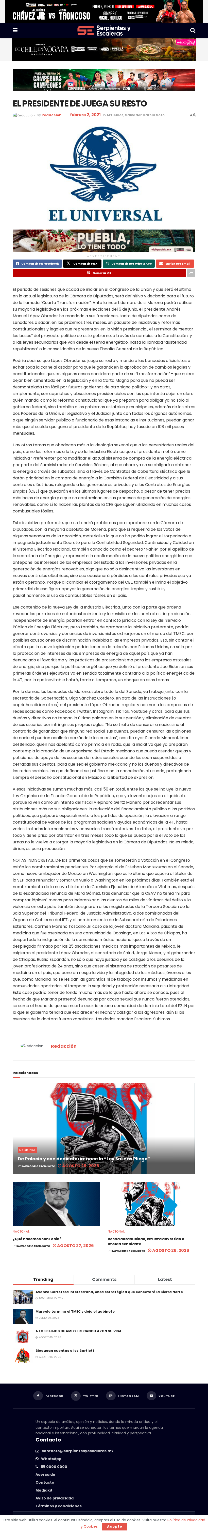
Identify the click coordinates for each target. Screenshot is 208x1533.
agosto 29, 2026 (80, 1166)
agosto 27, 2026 (75, 1246)
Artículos (115, 115)
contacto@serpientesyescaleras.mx (77, 1450)
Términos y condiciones (59, 1506)
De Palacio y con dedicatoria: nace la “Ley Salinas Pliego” (84, 1159)
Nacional (27, 1150)
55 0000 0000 (54, 1466)
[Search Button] (192, 30)
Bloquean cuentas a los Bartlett (65, 1350)
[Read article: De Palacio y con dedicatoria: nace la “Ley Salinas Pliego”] (104, 1128)
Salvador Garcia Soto (145, 115)
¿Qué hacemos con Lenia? (37, 1238)
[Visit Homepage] (104, 30)
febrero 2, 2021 (85, 115)
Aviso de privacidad (55, 1498)
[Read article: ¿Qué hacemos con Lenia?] (56, 1204)
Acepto (114, 1526)
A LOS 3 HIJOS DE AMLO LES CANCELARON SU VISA (79, 1331)
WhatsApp (51, 1458)
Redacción (51, 115)
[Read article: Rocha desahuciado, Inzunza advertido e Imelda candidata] (151, 1204)
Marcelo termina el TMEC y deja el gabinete (75, 1311)
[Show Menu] (15, 30)
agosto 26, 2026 (170, 1250)
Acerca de (45, 1474)
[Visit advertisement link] (104, 11)
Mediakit (44, 1490)
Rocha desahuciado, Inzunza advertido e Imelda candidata (146, 1241)
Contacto (45, 1482)
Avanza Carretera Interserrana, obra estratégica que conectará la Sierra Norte (109, 1291)
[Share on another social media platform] (191, 273)
